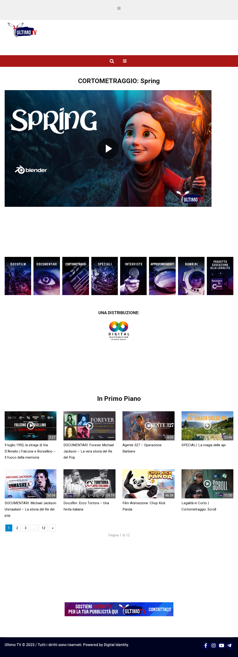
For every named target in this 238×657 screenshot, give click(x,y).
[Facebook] (205, 645)
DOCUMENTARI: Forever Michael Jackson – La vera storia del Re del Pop (88, 451)
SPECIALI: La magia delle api (204, 445)
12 (43, 528)
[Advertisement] (119, 240)
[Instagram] (213, 645)
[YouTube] (221, 645)
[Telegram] (229, 645)
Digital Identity (116, 645)
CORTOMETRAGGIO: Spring (119, 81)
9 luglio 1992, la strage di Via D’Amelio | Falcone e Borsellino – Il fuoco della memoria (30, 451)
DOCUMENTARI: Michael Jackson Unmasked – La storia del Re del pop (30, 509)
